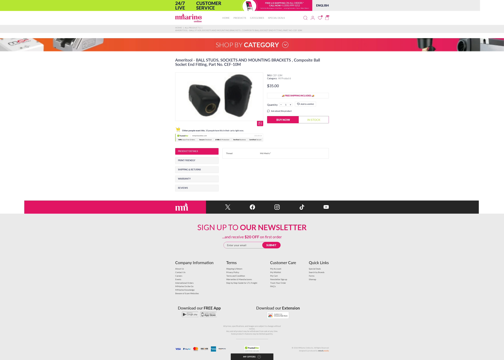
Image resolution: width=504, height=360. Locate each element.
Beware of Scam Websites (187, 293)
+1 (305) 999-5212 (290, 5)
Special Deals (315, 268)
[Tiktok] (292, 207)
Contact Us (180, 272)
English (322, 5)
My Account (275, 268)
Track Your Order (278, 283)
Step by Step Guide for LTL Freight (241, 283)
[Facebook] (242, 207)
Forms (311, 275)
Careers (178, 275)
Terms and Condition (235, 275)
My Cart (274, 275)
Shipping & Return (234, 268)
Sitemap (312, 279)
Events (178, 279)
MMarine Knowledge (185, 290)
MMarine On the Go (184, 286)
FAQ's (273, 286)
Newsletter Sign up (278, 279)
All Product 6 (284, 78)
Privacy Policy (232, 272)
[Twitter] (218, 207)
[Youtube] (316, 207)
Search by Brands (316, 272)
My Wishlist (275, 272)
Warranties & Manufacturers (239, 279)
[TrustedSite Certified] (252, 349)
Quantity (272, 104)
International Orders (184, 283)
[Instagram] (267, 207)
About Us (179, 268)
